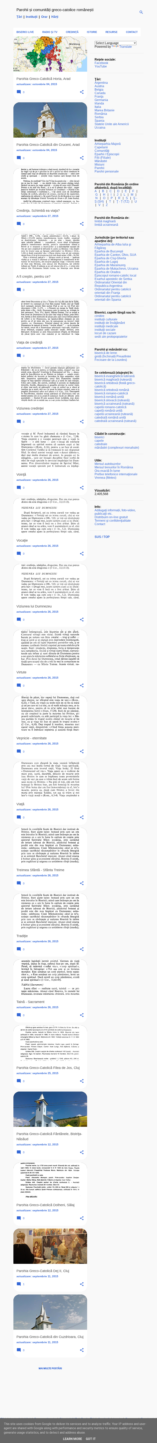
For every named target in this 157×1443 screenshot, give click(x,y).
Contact (132, 32)
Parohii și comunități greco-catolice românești (54, 10)
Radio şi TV (49, 32)
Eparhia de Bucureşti (109, 251)
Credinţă (72, 32)
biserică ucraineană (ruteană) (114, 403)
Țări (19, 16)
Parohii (99, 168)
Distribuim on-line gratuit (111, 517)
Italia (98, 106)
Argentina (101, 82)
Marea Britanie (104, 110)
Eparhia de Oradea (107, 272)
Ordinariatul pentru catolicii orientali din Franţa (113, 291)
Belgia (99, 89)
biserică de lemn (106, 353)
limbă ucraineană (106, 224)
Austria (99, 86)
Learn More (72, 1439)
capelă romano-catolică (110, 407)
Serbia (99, 117)
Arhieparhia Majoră (108, 143)
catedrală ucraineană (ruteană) (115, 421)
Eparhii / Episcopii (107, 154)
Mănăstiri (101, 161)
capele (99, 440)
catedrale (101, 444)
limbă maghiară (105, 221)
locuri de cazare (105, 333)
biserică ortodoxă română (112, 390)
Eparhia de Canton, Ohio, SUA (115, 254)
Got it (91, 1439)
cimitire (99, 316)
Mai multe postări (50, 1368)
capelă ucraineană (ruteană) (114, 414)
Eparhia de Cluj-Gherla (110, 258)
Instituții (31, 16)
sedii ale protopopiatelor (111, 336)
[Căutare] (141, 12)
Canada (100, 93)
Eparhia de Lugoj (106, 261)
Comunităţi (102, 150)
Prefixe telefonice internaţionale (116, 474)
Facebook (101, 63)
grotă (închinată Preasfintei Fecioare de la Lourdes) (113, 358)
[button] (81, 92)
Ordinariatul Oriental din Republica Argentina (111, 284)
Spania (99, 120)
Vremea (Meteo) (105, 477)
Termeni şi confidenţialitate (113, 520)
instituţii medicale (106, 326)
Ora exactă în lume (107, 470)
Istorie (92, 32)
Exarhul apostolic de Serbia (113, 279)
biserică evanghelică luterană (115, 376)
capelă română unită (108, 410)
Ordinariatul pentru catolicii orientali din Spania (113, 298)
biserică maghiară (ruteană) (113, 379)
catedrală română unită (110, 417)
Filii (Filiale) (103, 157)
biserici (99, 437)
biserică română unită (109, 396)
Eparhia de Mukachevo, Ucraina (116, 268)
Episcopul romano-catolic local (115, 275)
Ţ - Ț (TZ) (122, 201)
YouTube (101, 66)
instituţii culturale (106, 319)
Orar (44, 16)
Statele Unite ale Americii (112, 124)
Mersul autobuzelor (108, 463)
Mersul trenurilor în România (114, 467)
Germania (101, 100)
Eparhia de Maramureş (110, 265)
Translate (125, 46)
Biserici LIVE (25, 32)
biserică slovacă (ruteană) (112, 400)
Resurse (111, 32)
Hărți (54, 16)
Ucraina (100, 127)
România (101, 113)
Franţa (99, 96)
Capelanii (101, 147)
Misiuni (99, 164)
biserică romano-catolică (111, 393)
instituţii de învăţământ (110, 322)
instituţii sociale (105, 329)
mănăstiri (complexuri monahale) (117, 447)
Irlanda (99, 103)
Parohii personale (107, 171)
